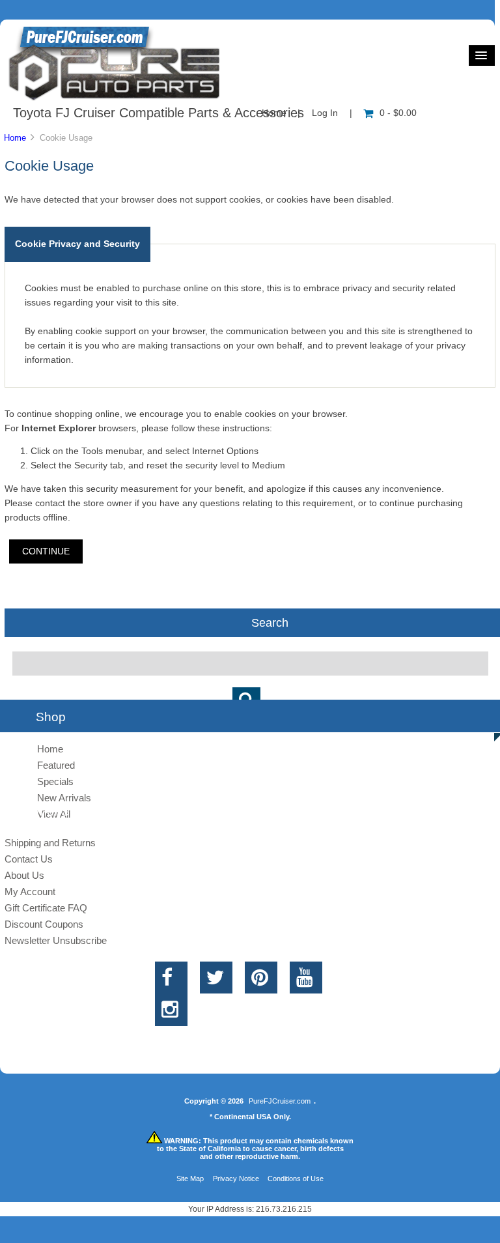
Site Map (190, 1178)
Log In (325, 113)
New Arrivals (64, 797)
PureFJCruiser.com (280, 1101)
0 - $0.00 (398, 113)
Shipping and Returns (50, 842)
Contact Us (29, 858)
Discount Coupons (44, 924)
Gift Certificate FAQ (46, 907)
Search (269, 622)
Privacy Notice (236, 1178)
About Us (24, 875)
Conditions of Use (296, 1178)
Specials (55, 781)
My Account (30, 891)
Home (15, 138)
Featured (56, 765)
